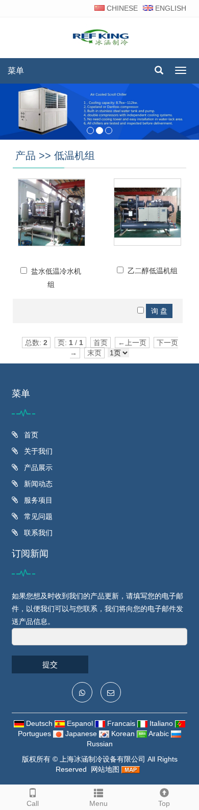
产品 (25, 155)
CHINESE (121, 8)
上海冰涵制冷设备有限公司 (102, 759)
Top (164, 803)
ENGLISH (169, 8)
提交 (50, 664)
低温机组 (74, 155)
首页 (30, 435)
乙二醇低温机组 (153, 271)
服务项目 (37, 500)
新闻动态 (37, 484)
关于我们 (37, 451)
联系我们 (37, 533)
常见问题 (37, 516)
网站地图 (105, 769)
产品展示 (37, 467)
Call (33, 803)
